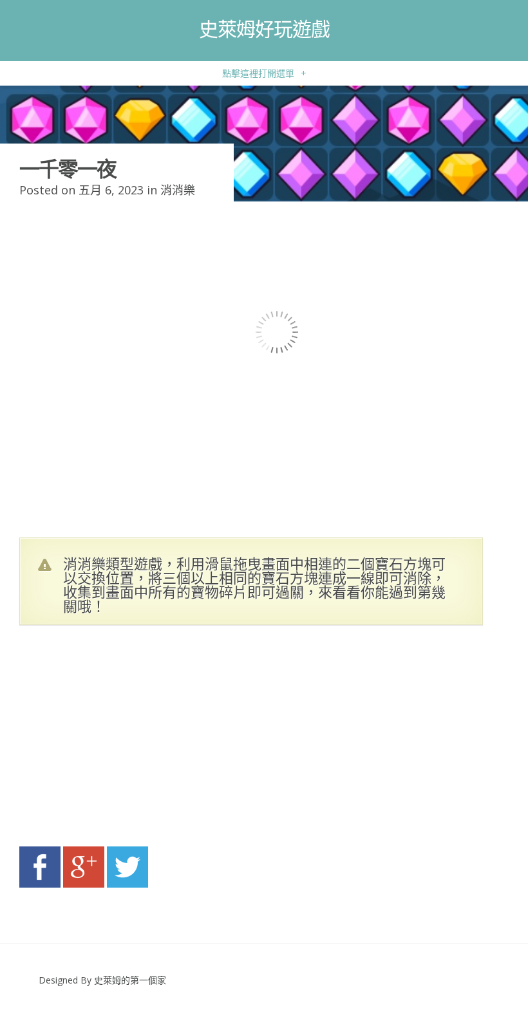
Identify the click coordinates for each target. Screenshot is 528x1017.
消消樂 (177, 190)
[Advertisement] (141, 739)
